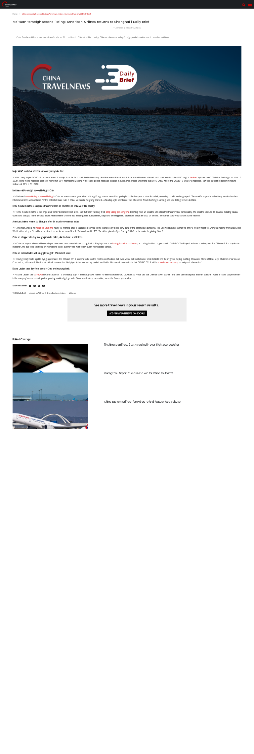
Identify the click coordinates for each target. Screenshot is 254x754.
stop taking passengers (117, 211)
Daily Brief (22, 293)
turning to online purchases (125, 243)
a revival (39, 274)
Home (15, 14)
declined (193, 177)
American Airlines (36, 293)
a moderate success (168, 262)
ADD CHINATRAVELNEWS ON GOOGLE (127, 313)
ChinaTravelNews (133, 28)
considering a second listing (39, 196)
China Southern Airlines (56, 293)
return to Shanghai (44, 227)
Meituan (72, 293)
